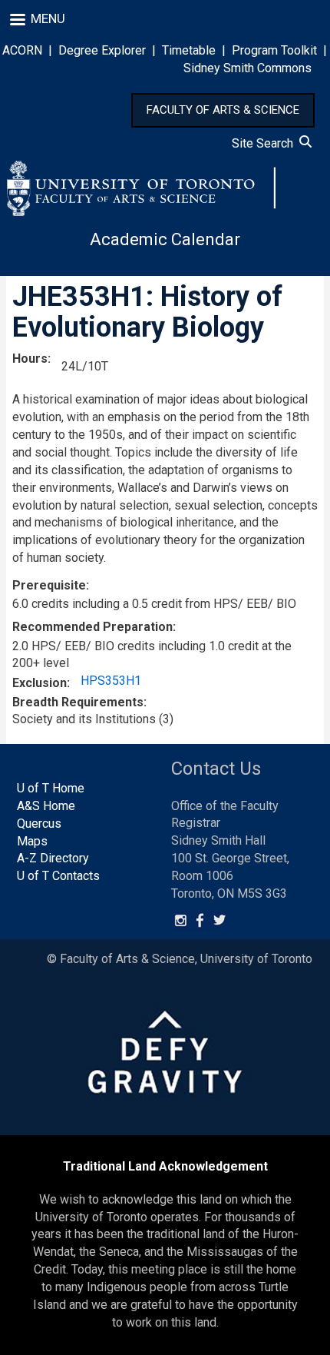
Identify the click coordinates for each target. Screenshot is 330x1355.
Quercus (39, 823)
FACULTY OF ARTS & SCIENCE (223, 110)
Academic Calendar (165, 239)
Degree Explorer (102, 50)
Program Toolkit (274, 50)
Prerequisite (49, 585)
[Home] (141, 188)
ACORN (22, 50)
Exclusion (39, 683)
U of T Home (50, 788)
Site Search (265, 143)
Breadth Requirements (78, 702)
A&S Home (46, 806)
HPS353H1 (111, 680)
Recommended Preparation (92, 626)
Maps (32, 841)
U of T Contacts (58, 875)
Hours (30, 358)
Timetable (189, 50)
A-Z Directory (53, 858)
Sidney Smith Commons (247, 68)
